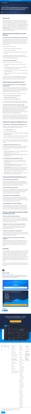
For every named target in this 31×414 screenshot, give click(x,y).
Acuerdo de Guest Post (14, 370)
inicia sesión (13, 323)
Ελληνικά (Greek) (22, 385)
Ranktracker (4, 2)
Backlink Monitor (13, 353)
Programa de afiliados (14, 363)
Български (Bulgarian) (21, 381)
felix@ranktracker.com (27, 361)
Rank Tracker (13, 347)
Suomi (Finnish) (22, 387)
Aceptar (3, 412)
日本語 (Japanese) (22, 370)
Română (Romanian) (21, 397)
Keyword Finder (13, 348)
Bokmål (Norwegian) (21, 407)
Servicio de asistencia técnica (22, 360)
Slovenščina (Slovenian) (21, 401)
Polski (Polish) (21, 373)
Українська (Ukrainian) (21, 403)
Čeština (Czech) (22, 382)
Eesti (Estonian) (22, 386)
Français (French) (22, 367)
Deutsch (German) (21, 365)
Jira (23, 106)
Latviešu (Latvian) (22, 395)
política (2, 410)
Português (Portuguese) (21, 375)
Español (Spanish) (22, 366)
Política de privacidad (21, 350)
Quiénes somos (27, 349)
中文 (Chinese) (21, 379)
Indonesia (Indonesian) (21, 391)
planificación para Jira (6, 27)
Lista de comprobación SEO (15, 354)
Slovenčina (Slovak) (21, 399)
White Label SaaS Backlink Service (14, 360)
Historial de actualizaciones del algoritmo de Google (15, 372)
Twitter (1, 349)
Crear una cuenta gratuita (15, 321)
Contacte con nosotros (27, 348)
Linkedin (5, 349)
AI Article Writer (13, 355)
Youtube (5, 347)
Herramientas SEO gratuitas (13, 369)
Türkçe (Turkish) (22, 378)
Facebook (1, 347)
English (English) (22, 363)
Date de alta (21, 354)
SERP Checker (13, 349)
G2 (8, 349)
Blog (12, 364)
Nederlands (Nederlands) (21, 372)
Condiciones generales (21, 347)
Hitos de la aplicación (21, 357)
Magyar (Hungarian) (21, 389)
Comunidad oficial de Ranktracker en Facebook (8, 347)
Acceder (21, 353)
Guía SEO (12, 367)
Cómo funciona (13, 362)
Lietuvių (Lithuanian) (21, 393)
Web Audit (12, 350)
